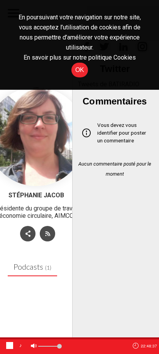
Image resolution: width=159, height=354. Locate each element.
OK (79, 70)
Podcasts (32, 267)
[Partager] (28, 233)
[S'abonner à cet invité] (47, 233)
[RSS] (46, 235)
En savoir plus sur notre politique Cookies (80, 57)
